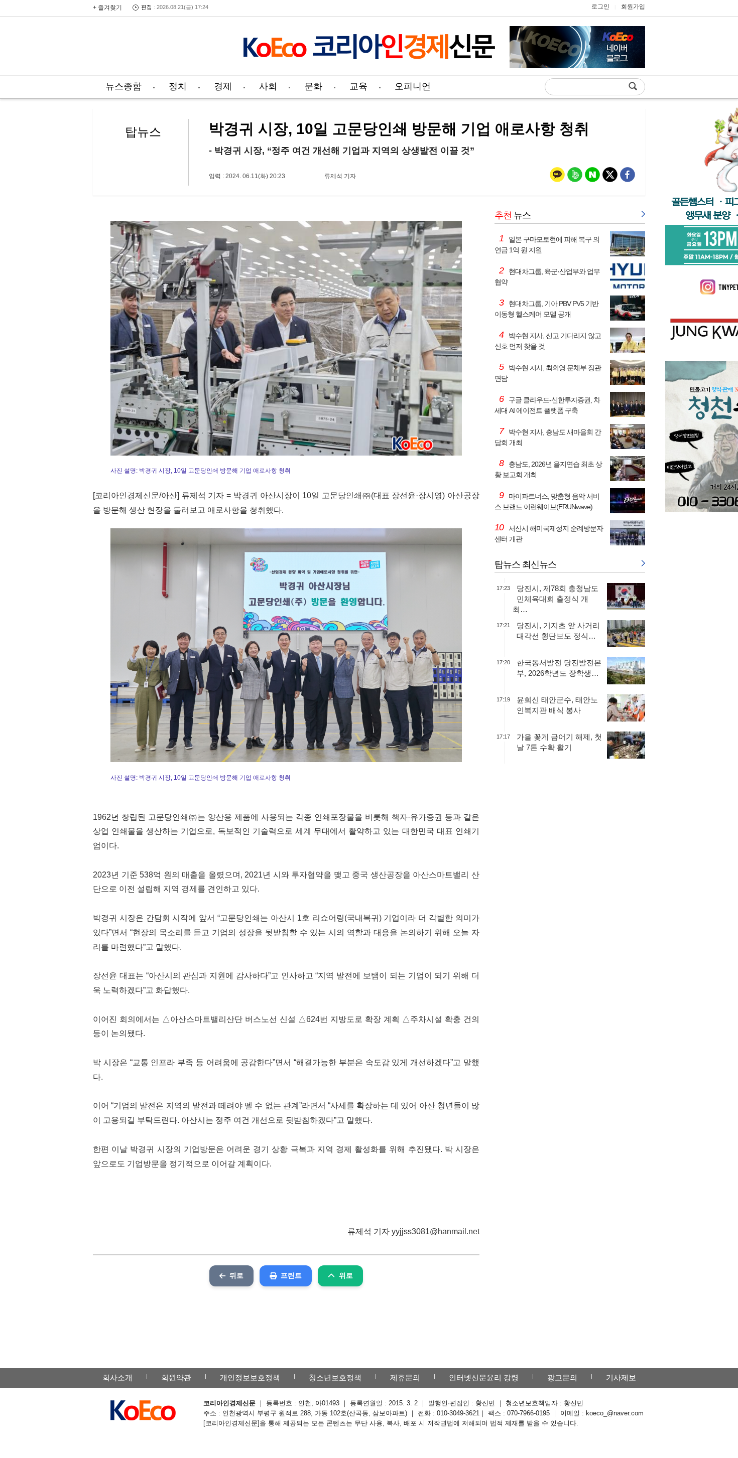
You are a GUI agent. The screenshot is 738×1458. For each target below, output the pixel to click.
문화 (313, 86)
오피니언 (413, 86)
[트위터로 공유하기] (610, 177)
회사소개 (117, 1377)
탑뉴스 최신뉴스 (525, 564)
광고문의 (562, 1377)
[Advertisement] (160, 48)
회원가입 (633, 6)
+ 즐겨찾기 (107, 7)
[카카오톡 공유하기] (557, 177)
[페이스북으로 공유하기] (627, 177)
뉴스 (513, 215)
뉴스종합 (123, 86)
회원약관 (176, 1377)
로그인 (600, 6)
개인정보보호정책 (250, 1377)
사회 (268, 86)
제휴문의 (405, 1377)
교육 (358, 86)
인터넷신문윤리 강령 (484, 1377)
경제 (223, 86)
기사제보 (621, 1377)
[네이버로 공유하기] (592, 177)
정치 (178, 86)
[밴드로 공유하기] (574, 177)
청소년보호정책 (335, 1377)
